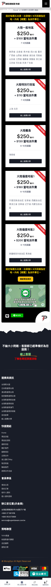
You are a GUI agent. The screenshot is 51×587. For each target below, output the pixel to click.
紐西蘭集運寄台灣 (8, 396)
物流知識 (4, 463)
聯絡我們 (4, 467)
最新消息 (4, 444)
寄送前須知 (5, 440)
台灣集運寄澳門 (7, 407)
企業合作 (4, 456)
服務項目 (4, 452)
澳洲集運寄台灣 (7, 392)
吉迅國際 (4, 543)
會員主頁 (4, 485)
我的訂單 (4, 489)
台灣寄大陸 (5, 384)
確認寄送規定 (25, 279)
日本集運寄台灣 (7, 388)
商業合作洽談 (6, 471)
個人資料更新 (6, 496)
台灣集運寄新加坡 (8, 400)
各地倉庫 (4, 415)
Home (15, 10)
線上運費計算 (25, 69)
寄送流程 (4, 436)
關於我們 (4, 448)
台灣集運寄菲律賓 (8, 411)
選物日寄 (4, 547)
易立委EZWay (6, 459)
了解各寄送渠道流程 (25, 358)
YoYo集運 (5, 536)
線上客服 (25, 354)
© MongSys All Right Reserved (16, 561)
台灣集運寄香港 (7, 403)
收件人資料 (5, 492)
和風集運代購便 (7, 539)
